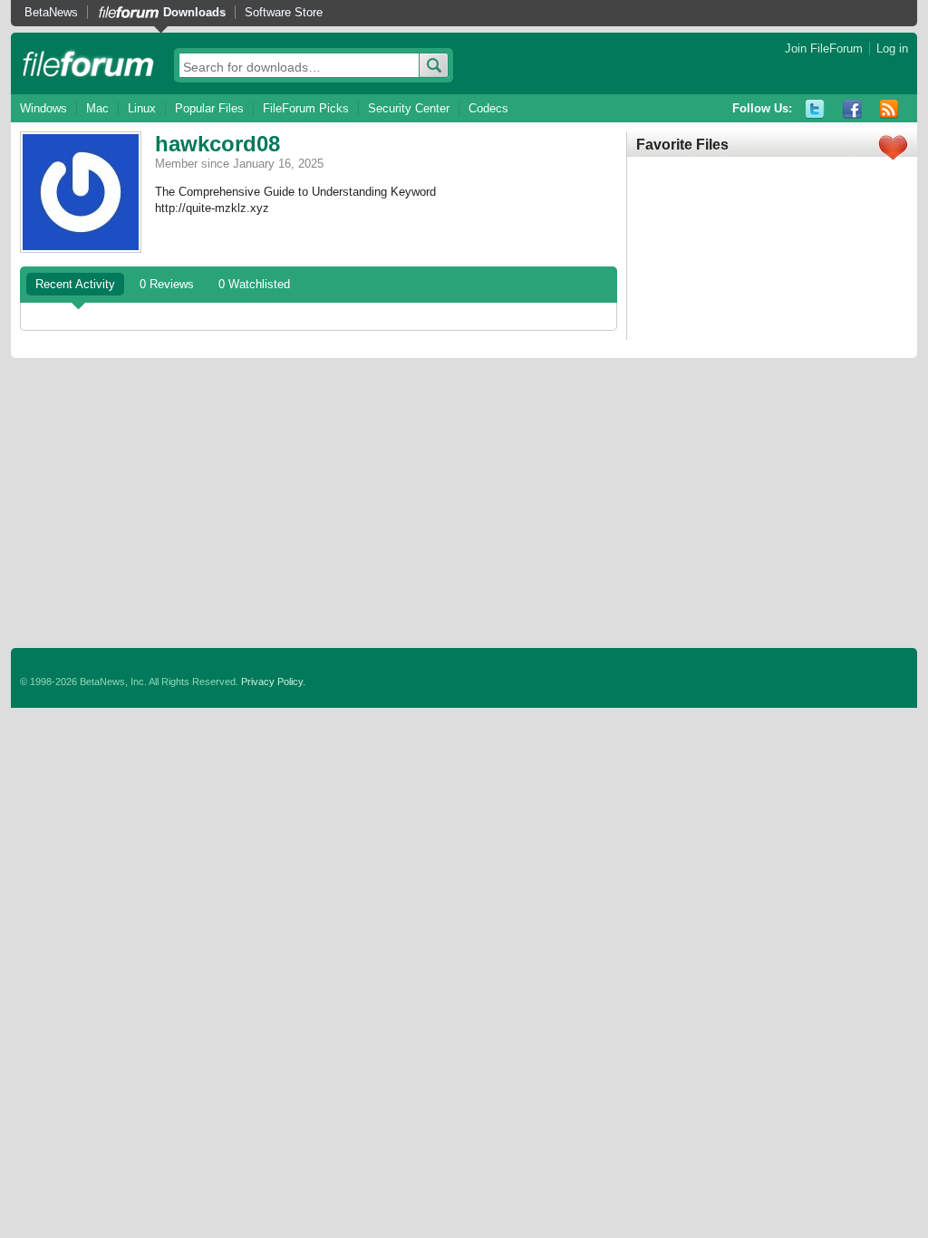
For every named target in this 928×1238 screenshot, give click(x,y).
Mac (97, 108)
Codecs (488, 108)
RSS (889, 109)
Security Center (409, 108)
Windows (43, 108)
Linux (142, 108)
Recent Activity (75, 284)
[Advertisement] (464, 503)
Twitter (815, 109)
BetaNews (51, 12)
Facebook (852, 109)
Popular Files (209, 108)
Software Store (284, 12)
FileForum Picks (306, 108)
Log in (892, 48)
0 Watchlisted (254, 284)
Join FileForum (824, 48)
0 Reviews (167, 284)
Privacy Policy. (273, 681)
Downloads (194, 12)
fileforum (88, 63)
